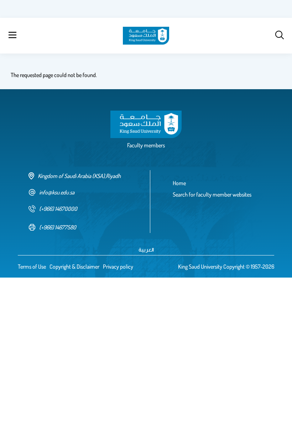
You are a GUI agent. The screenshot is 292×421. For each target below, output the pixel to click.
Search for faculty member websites (212, 194)
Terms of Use (32, 266)
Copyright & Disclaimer (74, 266)
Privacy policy (118, 266)
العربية (146, 249)
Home (179, 183)
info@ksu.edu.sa (56, 192)
